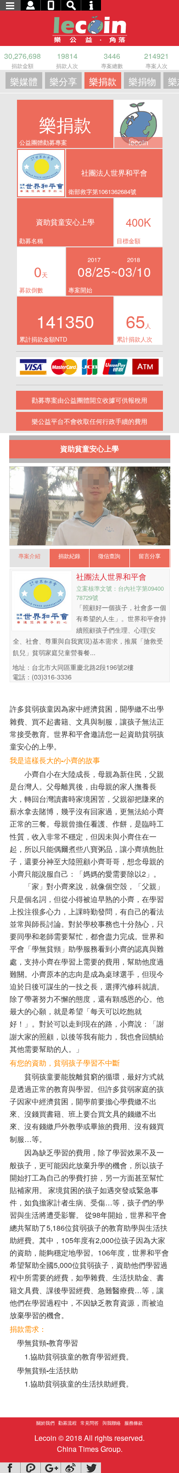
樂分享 (63, 81)
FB (10, 1467)
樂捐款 (103, 81)
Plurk (30, 1467)
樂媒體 (24, 81)
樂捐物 (142, 81)
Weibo (71, 1467)
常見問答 (89, 1423)
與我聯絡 (111, 1423)
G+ (50, 1467)
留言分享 (150, 556)
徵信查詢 (109, 556)
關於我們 (45, 1423)
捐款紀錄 (69, 556)
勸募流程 (67, 1423)
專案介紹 (29, 556)
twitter (91, 1467)
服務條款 (133, 1423)
